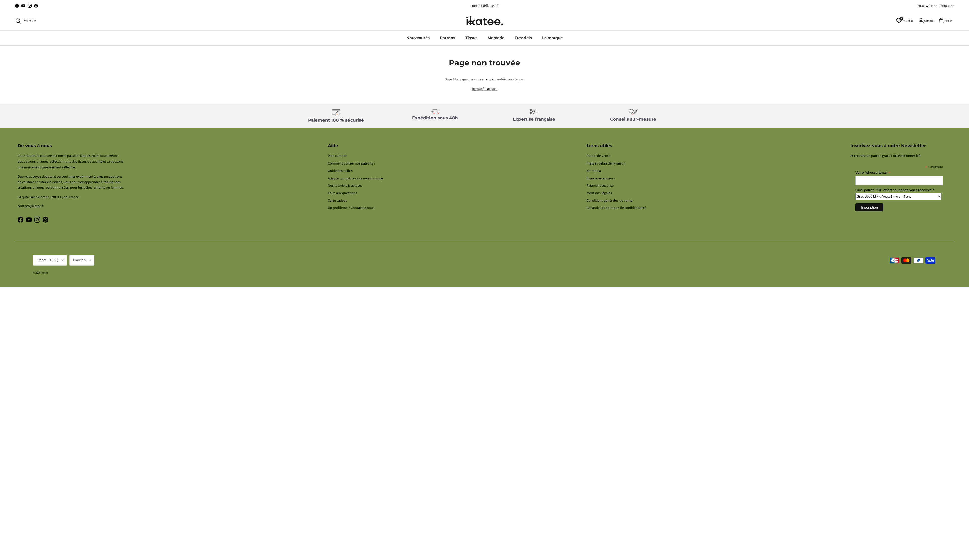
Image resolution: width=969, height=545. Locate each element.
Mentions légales (599, 193)
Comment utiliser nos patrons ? (351, 163)
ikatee (44, 273)
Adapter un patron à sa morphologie (355, 178)
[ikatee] (484, 20)
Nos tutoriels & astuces (345, 185)
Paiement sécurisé (600, 185)
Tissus (471, 37)
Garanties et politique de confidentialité (616, 207)
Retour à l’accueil (484, 88)
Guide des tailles (340, 170)
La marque (552, 37)
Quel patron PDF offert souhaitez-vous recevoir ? (894, 190)
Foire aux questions (342, 193)
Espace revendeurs (601, 178)
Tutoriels (523, 37)
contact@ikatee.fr (484, 5)
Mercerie (496, 37)
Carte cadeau (337, 200)
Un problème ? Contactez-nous (351, 207)
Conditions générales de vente (609, 200)
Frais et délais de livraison (606, 163)
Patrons (447, 37)
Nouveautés (418, 37)
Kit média (594, 170)
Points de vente (598, 155)
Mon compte (337, 155)
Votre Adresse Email (873, 172)
